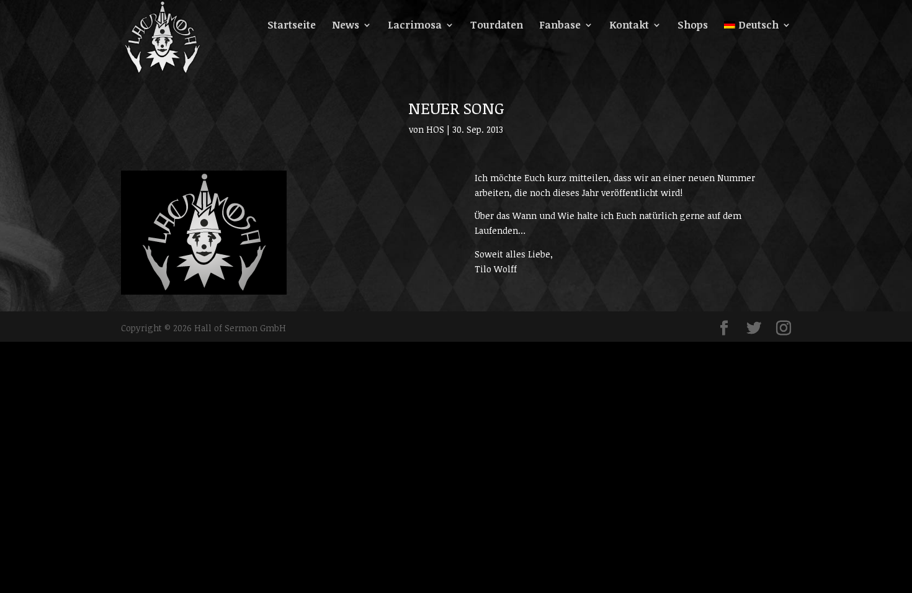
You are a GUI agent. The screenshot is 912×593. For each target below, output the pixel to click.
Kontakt (629, 26)
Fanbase (560, 26)
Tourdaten (496, 26)
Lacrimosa (415, 26)
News (345, 26)
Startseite (291, 26)
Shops (692, 26)
